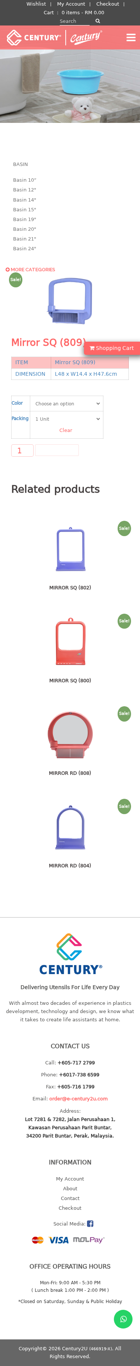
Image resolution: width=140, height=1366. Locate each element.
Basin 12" (24, 190)
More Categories (32, 269)
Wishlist (36, 4)
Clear (65, 430)
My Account (71, 4)
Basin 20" (24, 229)
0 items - (83, 12)
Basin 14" (24, 200)
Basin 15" (24, 209)
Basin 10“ (25, 180)
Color (17, 403)
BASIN (20, 164)
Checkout (107, 4)
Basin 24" (24, 248)
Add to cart (57, 450)
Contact (70, 1198)
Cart (49, 12)
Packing (20, 418)
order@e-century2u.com (78, 1098)
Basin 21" (24, 239)
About (70, 1188)
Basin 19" (24, 219)
